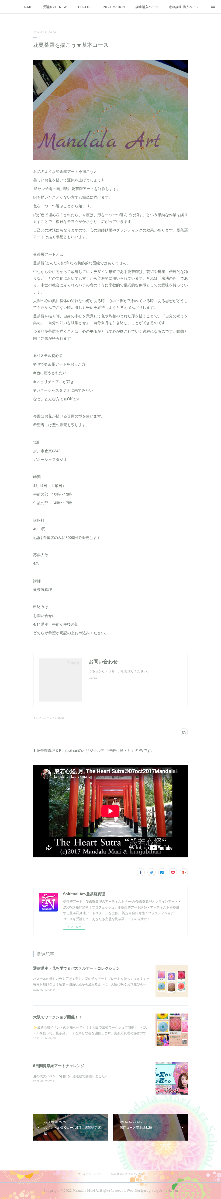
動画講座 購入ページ (184, 6)
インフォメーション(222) (48, 718)
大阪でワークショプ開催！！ (57, 1016)
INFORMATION (114, 6)
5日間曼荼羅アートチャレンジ (58, 1065)
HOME (27, 6)
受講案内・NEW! (55, 6)
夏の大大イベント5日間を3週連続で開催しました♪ (70, 1076)
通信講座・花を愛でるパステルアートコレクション (76, 968)
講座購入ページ (147, 6)
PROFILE (85, 6)
